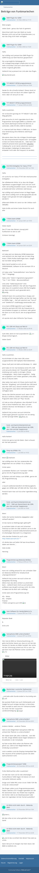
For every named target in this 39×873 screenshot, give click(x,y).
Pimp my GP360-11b (13, 451)
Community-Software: (19, 870)
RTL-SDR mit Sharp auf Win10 (17, 326)
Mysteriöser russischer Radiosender (19, 689)
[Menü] (36, 3)
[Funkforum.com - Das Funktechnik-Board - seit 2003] (10, 3)
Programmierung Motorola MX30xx (19, 560)
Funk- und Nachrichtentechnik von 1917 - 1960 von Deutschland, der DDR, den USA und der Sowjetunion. (20, 427)
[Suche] (26, 3)
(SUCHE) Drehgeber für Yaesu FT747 (19, 166)
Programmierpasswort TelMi (16, 764)
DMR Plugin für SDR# (14, 18)
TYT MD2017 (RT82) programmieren (19, 83)
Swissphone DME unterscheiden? (18, 634)
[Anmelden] (31, 2)
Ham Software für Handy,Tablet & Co (19, 611)
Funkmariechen (11, 20)
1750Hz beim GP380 (13, 219)
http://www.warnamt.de (10, 539)
